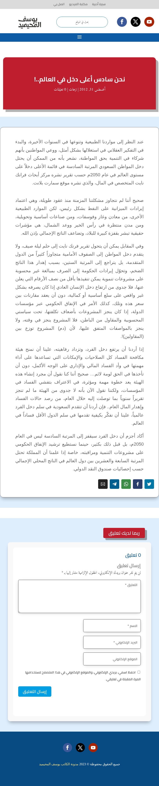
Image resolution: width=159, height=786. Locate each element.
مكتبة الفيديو (78, 4)
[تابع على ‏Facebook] (122, 22)
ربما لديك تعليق (124, 532)
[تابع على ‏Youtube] (149, 22)
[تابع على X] (136, 22)
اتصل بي (59, 4)
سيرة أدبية (99, 4)
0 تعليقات (60, 89)
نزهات (73, 89)
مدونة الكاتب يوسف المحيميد (58, 764)
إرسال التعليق (35, 691)
